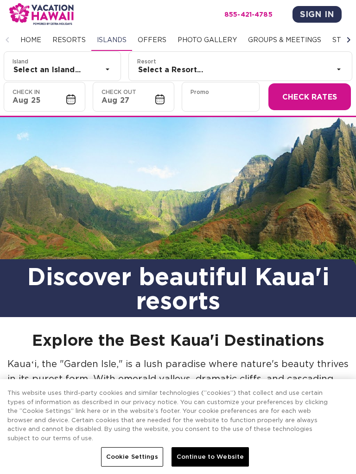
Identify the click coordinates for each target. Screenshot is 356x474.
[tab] (31, 40)
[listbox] (62, 69)
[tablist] (178, 40)
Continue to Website (210, 456)
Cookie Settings (132, 456)
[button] (7, 40)
